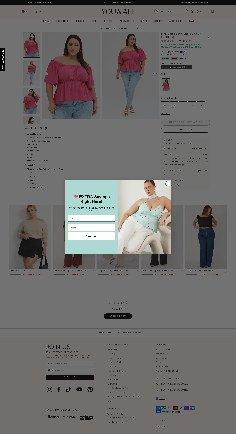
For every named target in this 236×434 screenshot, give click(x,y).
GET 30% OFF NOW (2, 59)
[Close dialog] (167, 183)
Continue (91, 236)
